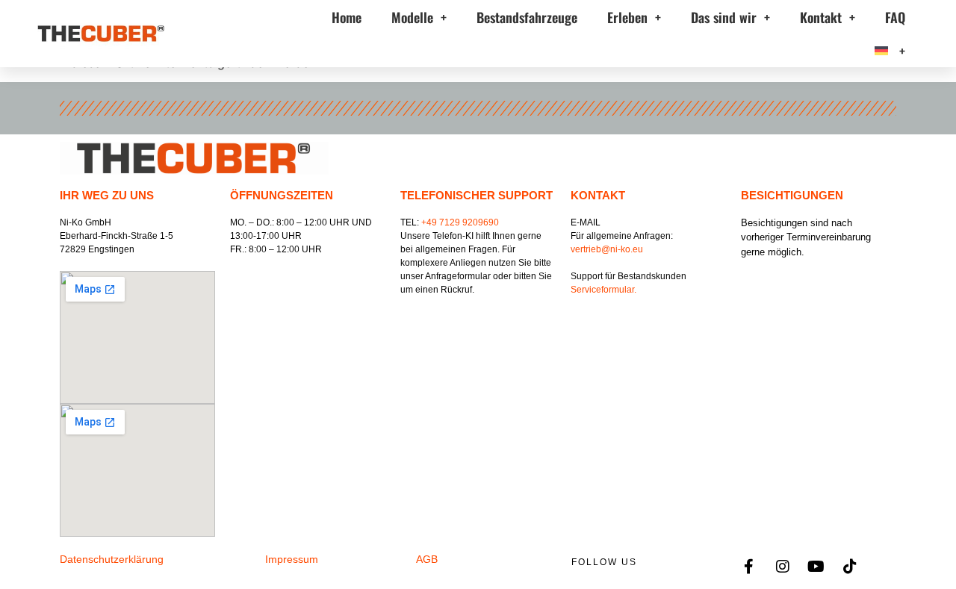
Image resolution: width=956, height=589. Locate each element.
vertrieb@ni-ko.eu (607, 249)
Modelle (412, 17)
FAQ (895, 17)
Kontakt (821, 17)
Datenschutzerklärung (112, 559)
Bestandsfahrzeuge (527, 17)
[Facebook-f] (749, 567)
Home (346, 17)
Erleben (627, 17)
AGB (427, 559)
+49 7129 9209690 (460, 222)
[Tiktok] (850, 567)
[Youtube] (816, 567)
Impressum (291, 559)
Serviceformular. (603, 289)
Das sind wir (724, 17)
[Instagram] (783, 567)
